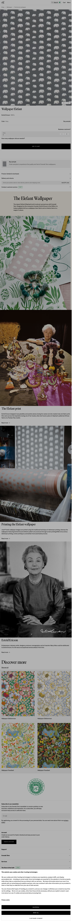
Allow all (36, 907)
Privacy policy (6, 900)
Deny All (36, 912)
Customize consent (36, 918)
